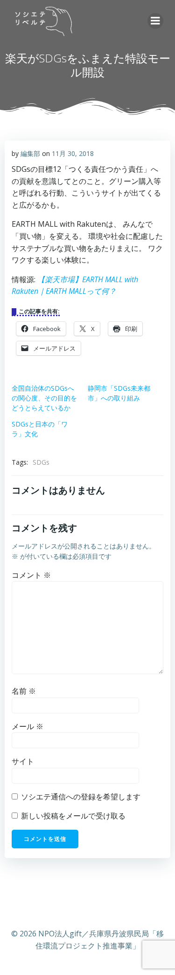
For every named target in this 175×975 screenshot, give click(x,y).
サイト (23, 761)
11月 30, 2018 (73, 153)
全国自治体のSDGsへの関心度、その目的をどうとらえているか (44, 398)
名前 (24, 691)
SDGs (41, 462)
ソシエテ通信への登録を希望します (79, 797)
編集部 (30, 153)
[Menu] (155, 21)
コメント (31, 575)
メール (27, 726)
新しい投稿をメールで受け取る (73, 816)
